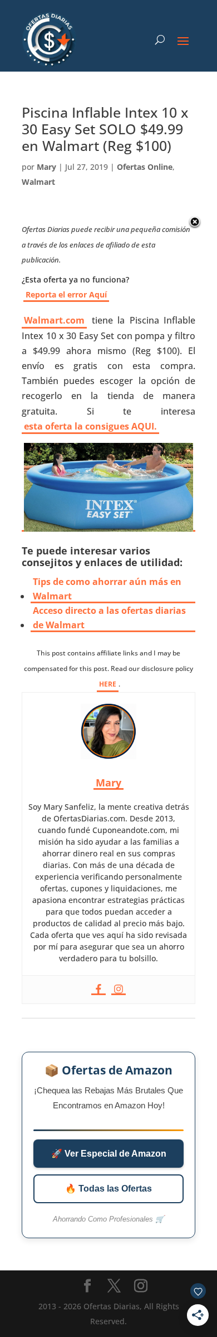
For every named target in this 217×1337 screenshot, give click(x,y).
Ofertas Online (144, 167)
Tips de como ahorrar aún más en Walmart (107, 589)
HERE (107, 684)
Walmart (38, 181)
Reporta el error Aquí (66, 294)
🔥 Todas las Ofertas (108, 1188)
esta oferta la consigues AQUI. (90, 426)
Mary (46, 167)
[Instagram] (118, 989)
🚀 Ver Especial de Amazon (108, 1153)
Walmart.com (54, 320)
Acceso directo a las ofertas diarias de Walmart (109, 617)
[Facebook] (98, 989)
